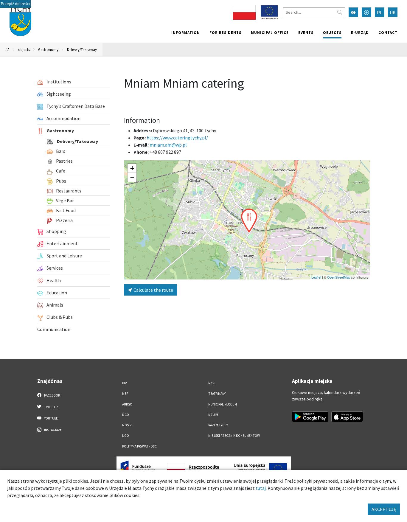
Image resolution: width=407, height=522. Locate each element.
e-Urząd (360, 32)
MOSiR (126, 425)
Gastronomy (48, 49)
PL (379, 12)
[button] (249, 220)
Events (305, 32)
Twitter (51, 407)
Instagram (52, 430)
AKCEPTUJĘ (384, 509)
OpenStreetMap (338, 277)
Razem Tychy (218, 425)
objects (332, 32)
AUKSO (127, 404)
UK (393, 12)
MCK (211, 383)
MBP (125, 394)
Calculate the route (153, 290)
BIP (124, 383)
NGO (125, 436)
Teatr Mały (217, 394)
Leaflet (316, 277)
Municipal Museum (222, 404)
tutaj (261, 488)
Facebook (52, 395)
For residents (225, 32)
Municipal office (270, 32)
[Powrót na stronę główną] (8, 49)
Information (185, 32)
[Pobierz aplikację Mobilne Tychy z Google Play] (310, 416)
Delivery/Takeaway (82, 49)
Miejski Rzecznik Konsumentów (234, 436)
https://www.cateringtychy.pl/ (177, 138)
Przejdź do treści (15, 3)
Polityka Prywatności (140, 446)
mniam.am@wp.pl (168, 145)
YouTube (51, 418)
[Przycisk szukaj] (339, 12)
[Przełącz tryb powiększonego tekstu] (366, 12)
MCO (125, 415)
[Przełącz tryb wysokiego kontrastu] (353, 12)
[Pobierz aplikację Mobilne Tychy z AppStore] (347, 416)
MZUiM (213, 415)
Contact (387, 32)
